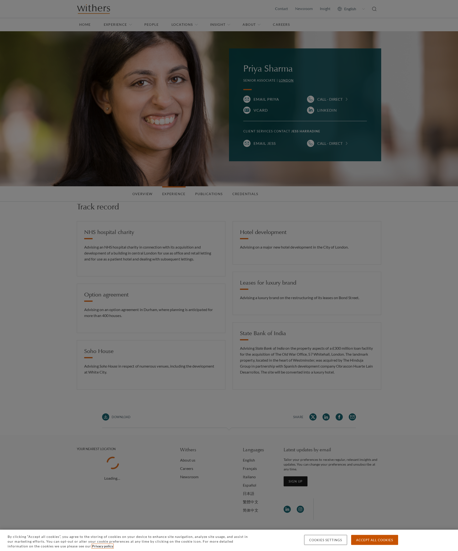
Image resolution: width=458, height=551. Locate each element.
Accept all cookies (374, 540)
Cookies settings (325, 540)
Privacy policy (102, 546)
